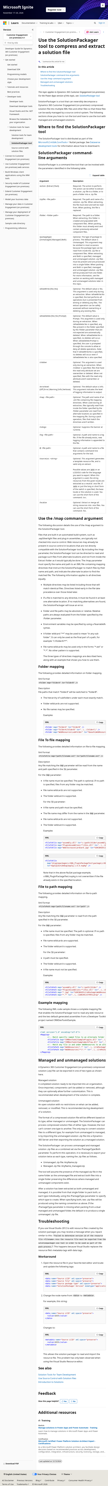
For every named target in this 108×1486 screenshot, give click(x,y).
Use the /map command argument (55, 78)
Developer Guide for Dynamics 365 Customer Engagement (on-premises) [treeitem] (18, 51)
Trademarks (22, 1484)
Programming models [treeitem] (17, 74)
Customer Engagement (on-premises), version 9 (61, 32)
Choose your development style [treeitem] (18, 80)
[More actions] (103, 32)
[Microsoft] (5, 23)
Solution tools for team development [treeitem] (22, 137)
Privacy (60, 1480)
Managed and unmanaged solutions (56, 82)
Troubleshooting (47, 85)
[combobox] (18, 36)
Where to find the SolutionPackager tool (57, 71)
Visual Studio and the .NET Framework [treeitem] (21, 113)
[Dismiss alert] (103, 5)
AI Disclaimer (8, 1480)
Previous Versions (25, 1480)
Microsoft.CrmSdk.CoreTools (52, 142)
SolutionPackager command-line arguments (59, 75)
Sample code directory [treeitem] (15, 223)
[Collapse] (32, 30)
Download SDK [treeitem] (13, 69)
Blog (38, 1480)
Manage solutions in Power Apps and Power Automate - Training (67, 1428)
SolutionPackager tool (90, 95)
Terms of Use (8, 1484)
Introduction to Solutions (50, 1382)
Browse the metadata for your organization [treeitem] (20, 121)
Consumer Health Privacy (80, 1480)
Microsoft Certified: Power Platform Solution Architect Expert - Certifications (66, 1442)
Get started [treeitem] (12, 64)
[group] (74, 729)
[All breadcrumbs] (40, 32)
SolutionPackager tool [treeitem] (22, 143)
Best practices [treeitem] (13, 92)
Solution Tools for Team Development (57, 1374)
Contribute (49, 1480)
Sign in (102, 23)
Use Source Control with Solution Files (57, 1378)
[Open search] (95, 23)
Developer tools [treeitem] (16, 101)
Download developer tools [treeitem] (20, 106)
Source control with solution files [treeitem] (20, 149)
